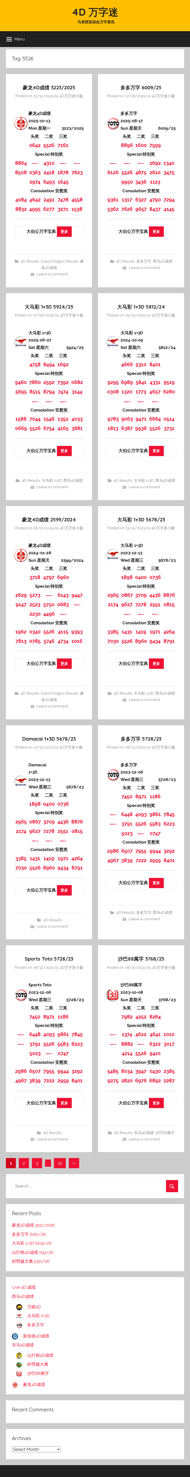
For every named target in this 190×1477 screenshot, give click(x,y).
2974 (34, 182)
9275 (113, 1081)
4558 (77, 200)
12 (60, 1163)
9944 (155, 851)
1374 (127, 1034)
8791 (169, 641)
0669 (21, 428)
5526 (48, 145)
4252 (141, 1017)
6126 (113, 172)
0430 (155, 1071)
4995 (35, 209)
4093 (141, 814)
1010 (169, 1034)
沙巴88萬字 (165, 1133)
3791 (126, 824)
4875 (140, 172)
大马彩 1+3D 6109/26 (31, 1243)
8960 (141, 641)
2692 (155, 163)
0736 (155, 577)
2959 (155, 860)
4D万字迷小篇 (71, 96)
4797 (48, 577)
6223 (169, 824)
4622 (140, 1034)
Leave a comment (52, 274)
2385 (169, 1071)
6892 (155, 1081)
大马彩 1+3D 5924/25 (49, 307)
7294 (169, 200)
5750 (48, 604)
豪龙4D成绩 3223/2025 (49, 87)
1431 (127, 632)
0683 (63, 604)
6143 (63, 595)
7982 (127, 1017)
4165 (63, 428)
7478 (63, 200)
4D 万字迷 (95, 12)
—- (35, 163)
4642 (35, 200)
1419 (141, 632)
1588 (20, 419)
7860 (35, 382)
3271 (63, 209)
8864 (21, 163)
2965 (113, 595)
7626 (127, 209)
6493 (49, 182)
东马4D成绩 (144, 1133)
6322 (155, 1044)
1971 (155, 632)
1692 (63, 364)
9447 (77, 595)
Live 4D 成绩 (24, 1287)
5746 (49, 641)
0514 (169, 419)
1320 (126, 392)
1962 (20, 632)
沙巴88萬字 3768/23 (141, 959)
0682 (77, 382)
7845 (169, 814)
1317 (127, 200)
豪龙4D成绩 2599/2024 (49, 519)
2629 (21, 595)
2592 (48, 382)
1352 (63, 419)
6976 (141, 1081)
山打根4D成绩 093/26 (32, 1252)
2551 (155, 604)
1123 (155, 182)
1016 (76, 641)
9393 (77, 632)
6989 (127, 382)
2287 (169, 1081)
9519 (169, 382)
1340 (169, 163)
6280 (169, 392)
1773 (141, 392)
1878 (63, 172)
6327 (140, 200)
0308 (113, 392)
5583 (155, 824)
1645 (63, 182)
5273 (34, 595)
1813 (113, 428)
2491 (49, 200)
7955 (140, 851)
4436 (155, 595)
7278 (140, 604)
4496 (49, 614)
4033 (77, 419)
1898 (127, 577)
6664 (155, 419)
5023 (127, 833)
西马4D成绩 (162, 261)
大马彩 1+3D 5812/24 (141, 307)
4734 (63, 641)
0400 (141, 577)
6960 (63, 577)
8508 (21, 172)
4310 (49, 163)
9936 (141, 428)
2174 (113, 604)
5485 (113, 1071)
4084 (21, 200)
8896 (127, 145)
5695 (21, 392)
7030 (113, 641)
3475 (169, 172)
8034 (127, 1071)
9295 (113, 382)
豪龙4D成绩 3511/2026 (33, 1225)
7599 (155, 145)
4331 (155, 382)
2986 (113, 851)
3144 (77, 392)
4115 (63, 632)
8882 (127, 1044)
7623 (77, 172)
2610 (155, 172)
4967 (113, 860)
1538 (76, 209)
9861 (155, 814)
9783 (113, 419)
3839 (127, 860)
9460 (21, 382)
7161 (63, 145)
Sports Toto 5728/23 (49, 959)
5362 (113, 209)
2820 (127, 1081)
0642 (35, 145)
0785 (35, 641)
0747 (155, 833)
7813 (21, 641)
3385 (113, 632)
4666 (127, 364)
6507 (127, 851)
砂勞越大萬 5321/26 (30, 1261)
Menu (19, 39)
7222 (141, 860)
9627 (127, 604)
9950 (127, 182)
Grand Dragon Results (59, 261)
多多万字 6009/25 (141, 87)
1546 (49, 419)
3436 (140, 182)
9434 (155, 641)
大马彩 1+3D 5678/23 (141, 519)
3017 (169, 1044)
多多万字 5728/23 (141, 739)
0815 (169, 604)
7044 (35, 419)
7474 (63, 392)
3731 (169, 428)
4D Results (30, 261)
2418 (49, 172)
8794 (49, 392)
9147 (21, 604)
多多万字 (143, 261)
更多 (64, 231)
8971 (140, 796)
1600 (141, 145)
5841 (141, 382)
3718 (34, 577)
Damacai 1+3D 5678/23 (49, 739)
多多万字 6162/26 (29, 1234)
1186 (155, 796)
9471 (141, 419)
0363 (35, 172)
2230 (35, 614)
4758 (35, 364)
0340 (35, 632)
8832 (21, 209)
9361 (113, 200)
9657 (141, 209)
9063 (127, 419)
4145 (169, 209)
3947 (140, 1071)
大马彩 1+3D (52, 480)
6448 (127, 814)
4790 (155, 200)
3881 (77, 428)
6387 (127, 428)
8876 (169, 595)
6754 (48, 428)
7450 (126, 796)
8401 (155, 364)
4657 (155, 392)
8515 (34, 392)
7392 (63, 382)
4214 (127, 1053)
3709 (141, 595)
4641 (155, 1034)
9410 (155, 1053)
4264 (169, 632)
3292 (169, 851)
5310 (141, 364)
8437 (155, 209)
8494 (49, 364)
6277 (48, 209)
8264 (155, 1017)
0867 (127, 595)
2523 (34, 604)
